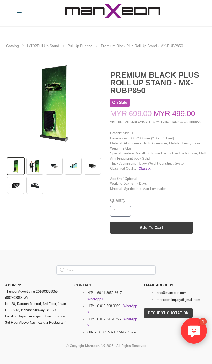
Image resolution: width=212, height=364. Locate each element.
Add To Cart (151, 227)
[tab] (15, 166)
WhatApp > (95, 299)
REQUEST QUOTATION (168, 312)
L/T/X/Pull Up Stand (43, 46)
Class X (145, 168)
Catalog (12, 46)
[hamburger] (19, 11)
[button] (194, 331)
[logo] (113, 11)
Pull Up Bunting (80, 46)
